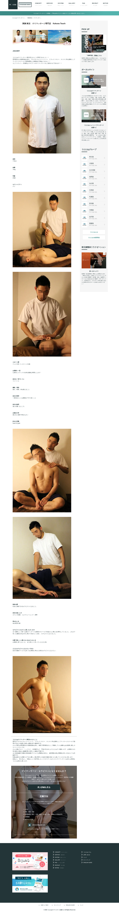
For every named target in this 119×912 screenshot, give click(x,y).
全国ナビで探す (45, 905)
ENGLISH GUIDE (87, 862)
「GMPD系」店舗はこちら (94, 55)
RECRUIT (95, 4)
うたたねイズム (87, 852)
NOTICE (105, 4)
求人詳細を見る (43, 787)
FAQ (83, 4)
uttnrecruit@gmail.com (38, 825)
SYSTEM (61, 4)
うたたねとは (94, 232)
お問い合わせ (86, 854)
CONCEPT (38, 4)
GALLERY (72, 4)
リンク (85, 857)
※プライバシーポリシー (33, 829)
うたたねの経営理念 (94, 237)
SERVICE (50, 4)
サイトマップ (86, 860)
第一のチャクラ (93, 271)
